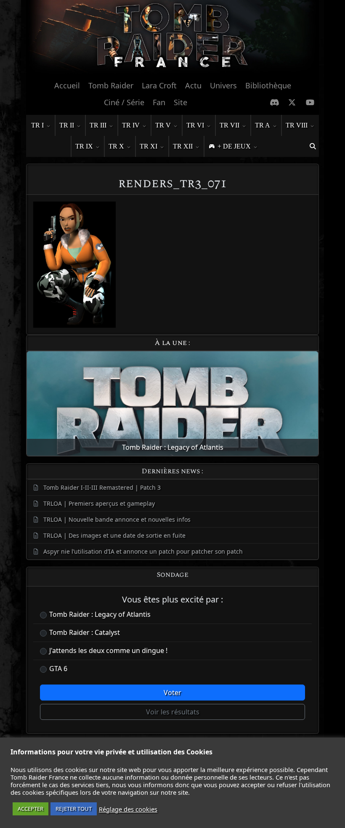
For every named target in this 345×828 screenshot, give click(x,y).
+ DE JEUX (234, 146)
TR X (116, 146)
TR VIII (297, 125)
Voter (172, 692)
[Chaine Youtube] (310, 102)
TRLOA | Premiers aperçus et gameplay (99, 503)
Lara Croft (159, 85)
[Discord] (274, 102)
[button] (312, 146)
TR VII (229, 125)
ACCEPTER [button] (30, 808)
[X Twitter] (292, 102)
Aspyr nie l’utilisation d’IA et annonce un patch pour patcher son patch (143, 551)
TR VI (195, 125)
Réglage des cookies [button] (128, 809)
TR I (37, 125)
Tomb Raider (110, 85)
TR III (98, 125)
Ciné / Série (124, 102)
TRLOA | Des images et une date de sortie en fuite (114, 535)
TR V (163, 125)
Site (180, 102)
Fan (159, 102)
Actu (193, 85)
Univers (223, 85)
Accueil (67, 85)
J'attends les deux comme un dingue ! (108, 650)
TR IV (131, 125)
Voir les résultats (172, 712)
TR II (66, 125)
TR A (262, 125)
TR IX (84, 146)
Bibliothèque (268, 85)
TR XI (148, 146)
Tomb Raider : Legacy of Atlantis (100, 614)
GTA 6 (58, 668)
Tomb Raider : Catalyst (84, 632)
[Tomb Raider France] (172, 37)
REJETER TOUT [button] (74, 808)
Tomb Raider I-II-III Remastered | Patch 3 (102, 487)
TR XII (183, 146)
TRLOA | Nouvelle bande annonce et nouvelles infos (117, 519)
